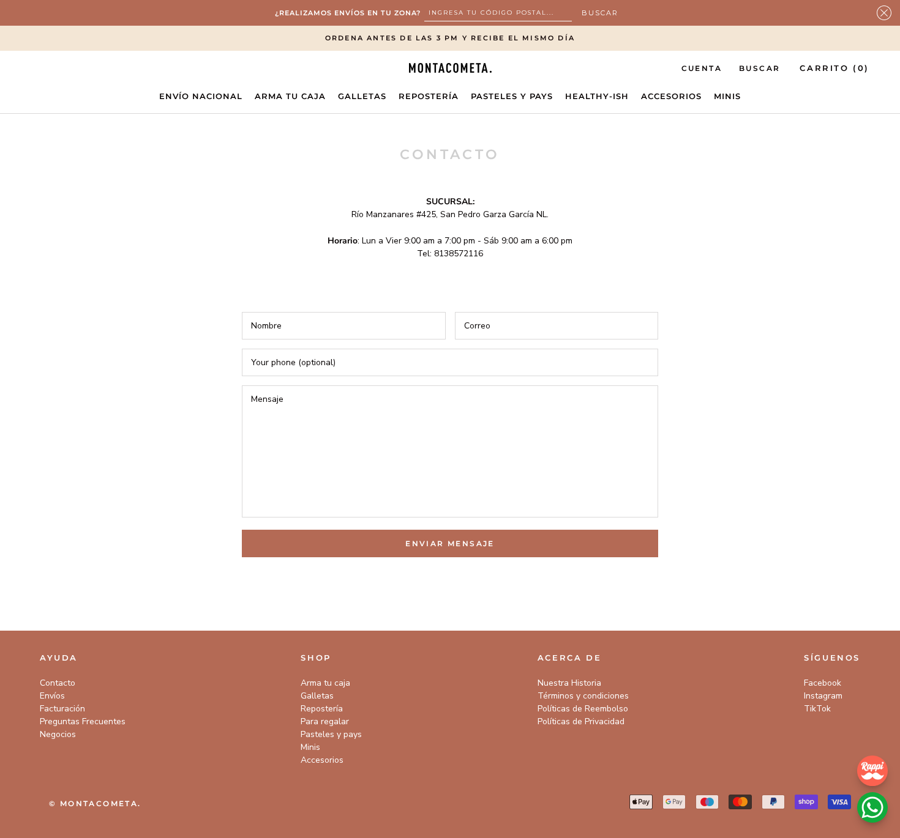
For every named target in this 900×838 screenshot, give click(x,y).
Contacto (57, 683)
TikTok (817, 708)
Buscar (759, 68)
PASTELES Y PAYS (512, 96)
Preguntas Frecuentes (83, 721)
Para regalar (325, 721)
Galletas (317, 696)
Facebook (822, 683)
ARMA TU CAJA (290, 96)
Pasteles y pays (331, 734)
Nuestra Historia (569, 683)
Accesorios (322, 760)
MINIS (727, 96)
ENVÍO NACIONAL (200, 96)
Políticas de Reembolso (583, 708)
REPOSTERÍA (429, 96)
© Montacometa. (95, 803)
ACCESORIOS (671, 96)
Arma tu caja (325, 683)
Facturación (62, 708)
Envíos (52, 696)
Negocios (58, 734)
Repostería (322, 708)
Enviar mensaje (450, 543)
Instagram (823, 696)
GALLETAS (362, 96)
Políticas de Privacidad (581, 721)
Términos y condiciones (583, 696)
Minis (310, 747)
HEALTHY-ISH (597, 96)
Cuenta (701, 68)
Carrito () (834, 68)
